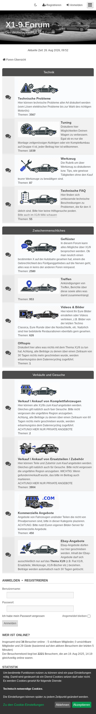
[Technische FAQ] (39, 197)
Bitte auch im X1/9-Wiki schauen (37, 214)
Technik (49, 72)
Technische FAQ (73, 190)
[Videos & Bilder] (39, 314)
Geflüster (68, 239)
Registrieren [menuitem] (53, 5)
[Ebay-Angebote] (39, 548)
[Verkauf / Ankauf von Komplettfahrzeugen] (39, 390)
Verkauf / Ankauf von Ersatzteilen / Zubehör (51, 459)
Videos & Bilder (72, 307)
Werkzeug (68, 158)
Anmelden (11, 580)
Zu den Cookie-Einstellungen (23, 704)
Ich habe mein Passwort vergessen (23, 616)
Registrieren (36, 580)
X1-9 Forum (28, 24)
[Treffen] (39, 286)
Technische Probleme (34, 98)
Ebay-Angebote (72, 541)
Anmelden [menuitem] (76, 5)
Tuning (66, 122)
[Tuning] (39, 129)
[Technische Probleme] (39, 87)
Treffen (66, 279)
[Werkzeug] (39, 165)
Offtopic (24, 343)
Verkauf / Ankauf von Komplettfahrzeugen (49, 401)
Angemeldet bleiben (75, 616)
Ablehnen (62, 704)
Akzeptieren (81, 704)
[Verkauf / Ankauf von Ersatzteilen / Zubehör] (39, 448)
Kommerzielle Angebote (36, 513)
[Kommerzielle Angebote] (39, 502)
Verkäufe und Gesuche (49, 375)
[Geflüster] (39, 246)
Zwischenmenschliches (49, 230)
